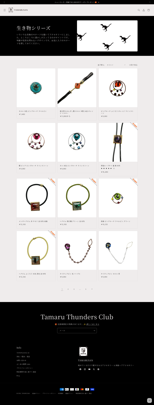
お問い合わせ (21, 360)
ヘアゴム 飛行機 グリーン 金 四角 (72, 221)
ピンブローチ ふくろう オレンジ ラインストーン (117, 112)
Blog (18, 375)
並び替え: (101, 65)
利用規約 (60, 393)
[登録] (94, 330)
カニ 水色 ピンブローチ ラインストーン (74, 166)
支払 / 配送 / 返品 (23, 356)
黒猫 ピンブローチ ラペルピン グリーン (115, 221)
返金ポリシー (36, 393)
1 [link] (62, 289)
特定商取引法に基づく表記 (26, 372)
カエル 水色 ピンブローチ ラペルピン (33, 111)
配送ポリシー (70, 393)
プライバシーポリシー (25, 368)
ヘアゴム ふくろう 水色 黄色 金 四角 (32, 274)
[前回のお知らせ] (4, 2)
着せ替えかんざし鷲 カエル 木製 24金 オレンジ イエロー (76, 112)
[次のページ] (91, 289)
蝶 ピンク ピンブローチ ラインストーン (33, 166)
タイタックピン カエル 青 (110, 274)
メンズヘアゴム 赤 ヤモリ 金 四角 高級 (33, 221)
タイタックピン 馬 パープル (70, 274)
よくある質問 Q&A (23, 364)
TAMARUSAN (26, 393)
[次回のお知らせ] (150, 2)
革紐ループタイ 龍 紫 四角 (110, 166)
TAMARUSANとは (23, 353)
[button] (4, 10)
